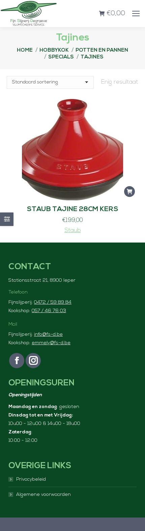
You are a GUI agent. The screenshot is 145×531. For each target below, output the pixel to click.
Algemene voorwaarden (43, 494)
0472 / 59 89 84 (52, 302)
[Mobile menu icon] (136, 13)
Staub (72, 230)
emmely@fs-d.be (51, 343)
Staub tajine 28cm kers (72, 209)
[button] (129, 191)
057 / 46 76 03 (49, 310)
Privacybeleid (31, 479)
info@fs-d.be (48, 334)
